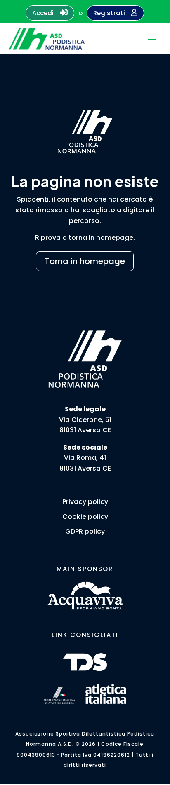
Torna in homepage (85, 261)
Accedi (50, 12)
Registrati (115, 13)
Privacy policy (85, 501)
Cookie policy (85, 516)
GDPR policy (85, 531)
